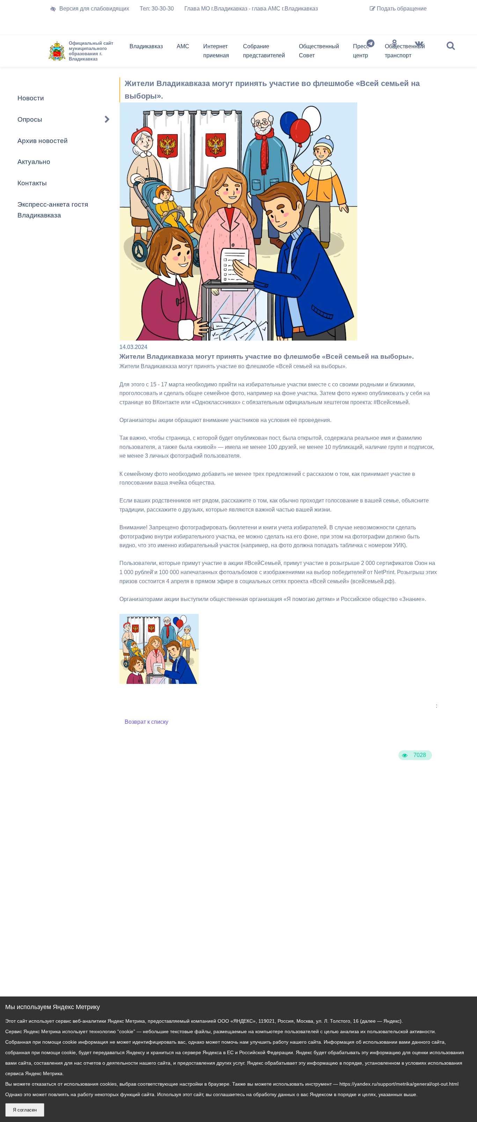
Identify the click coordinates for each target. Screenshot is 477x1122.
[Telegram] (370, 52)
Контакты (32, 183)
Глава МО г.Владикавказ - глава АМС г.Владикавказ (251, 9)
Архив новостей (42, 140)
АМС (183, 46)
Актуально (33, 161)
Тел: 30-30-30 (157, 9)
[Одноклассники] (394, 52)
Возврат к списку (146, 722)
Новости (30, 98)
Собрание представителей (264, 50)
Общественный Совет (319, 50)
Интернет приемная (216, 50)
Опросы (29, 119)
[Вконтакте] (419, 52)
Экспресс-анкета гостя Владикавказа (52, 210)
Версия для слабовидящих (94, 9)
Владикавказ (146, 46)
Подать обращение (401, 9)
